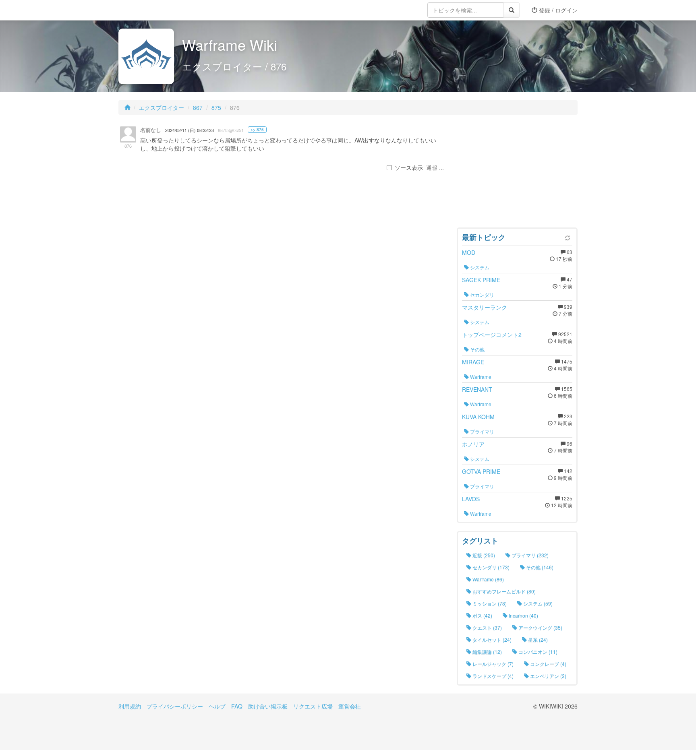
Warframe (480, 376)
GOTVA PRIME (481, 471)
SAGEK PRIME (481, 280)
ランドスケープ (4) (492, 675)
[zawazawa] (150, 10)
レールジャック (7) (492, 663)
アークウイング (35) (539, 627)
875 (216, 107)
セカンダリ (481, 294)
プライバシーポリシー (175, 706)
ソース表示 (409, 167)
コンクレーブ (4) (547, 663)
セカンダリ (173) (490, 567)
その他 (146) (539, 567)
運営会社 (349, 706)
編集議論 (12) (486, 651)
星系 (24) (537, 639)
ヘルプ (217, 706)
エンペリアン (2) (547, 675)
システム (479, 267)
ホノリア (473, 444)
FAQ (236, 706)
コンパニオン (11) (537, 651)
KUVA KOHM (478, 417)
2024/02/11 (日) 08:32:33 (189, 130)
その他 (477, 349)
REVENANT (477, 389)
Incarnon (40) (523, 615)
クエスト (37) (486, 627)
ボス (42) (481, 615)
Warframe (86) (487, 579)
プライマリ (481, 431)
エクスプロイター (161, 107)
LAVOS (471, 499)
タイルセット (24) (491, 639)
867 (198, 107)
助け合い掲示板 (268, 706)
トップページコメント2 (492, 335)
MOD (468, 252)
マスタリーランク (484, 307)
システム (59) (537, 603)
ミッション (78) (489, 603)
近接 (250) (483, 555)
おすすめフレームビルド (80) (503, 591)
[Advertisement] (517, 173)
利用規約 (129, 706)
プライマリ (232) (529, 555)
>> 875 (257, 129)
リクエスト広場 (313, 706)
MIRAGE (473, 362)
